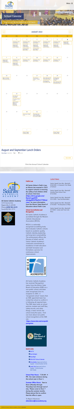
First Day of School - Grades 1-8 (36, 79)
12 (57, 57)
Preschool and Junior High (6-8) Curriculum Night (37, 115)
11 (47, 57)
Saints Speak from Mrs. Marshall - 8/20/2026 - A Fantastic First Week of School (61, 185)
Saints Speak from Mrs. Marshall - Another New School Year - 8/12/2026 (61, 192)
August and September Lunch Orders (16, 46)
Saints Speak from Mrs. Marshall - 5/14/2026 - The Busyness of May (61, 204)
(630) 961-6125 (11, 207)
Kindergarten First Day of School (56, 79)
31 (37, 112)
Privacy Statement (61, 407)
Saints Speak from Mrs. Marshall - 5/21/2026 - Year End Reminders (61, 198)
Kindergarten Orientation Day (46, 81)
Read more (68, 158)
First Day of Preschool (15, 96)
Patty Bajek (4, 153)
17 (37, 75)
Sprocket (24, 407)
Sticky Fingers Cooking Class (26, 133)
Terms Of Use (69, 407)
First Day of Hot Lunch (16, 99)
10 (37, 57)
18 (47, 75)
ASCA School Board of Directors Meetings (15, 103)
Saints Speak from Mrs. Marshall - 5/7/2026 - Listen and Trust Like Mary (61, 210)
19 (57, 75)
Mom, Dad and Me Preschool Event (47, 78)
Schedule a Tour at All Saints (16, 42)
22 (16, 93)
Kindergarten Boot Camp (26, 49)
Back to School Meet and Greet (6, 78)
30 (27, 112)
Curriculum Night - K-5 (26, 115)
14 (6, 75)
